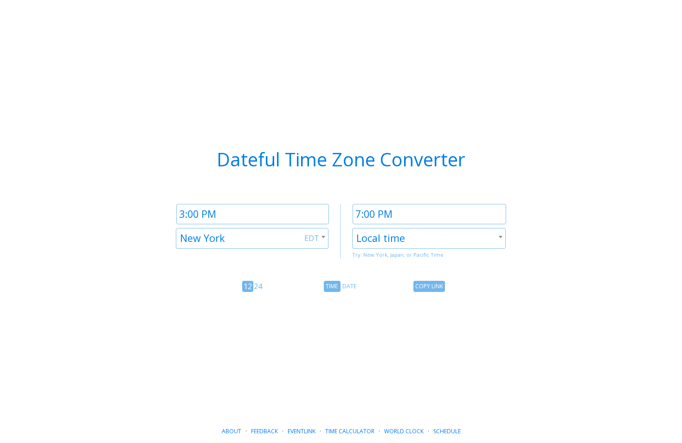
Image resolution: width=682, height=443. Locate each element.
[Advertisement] (341, 356)
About (231, 431)
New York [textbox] (202, 238)
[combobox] (252, 238)
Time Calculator (349, 431)
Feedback (264, 431)
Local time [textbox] (380, 238)
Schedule (447, 431)
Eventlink (301, 431)
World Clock (404, 431)
